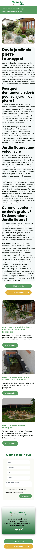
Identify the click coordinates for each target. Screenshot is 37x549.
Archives (23, 521)
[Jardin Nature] (19, 3)
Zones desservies (14, 519)
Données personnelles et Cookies (18, 524)
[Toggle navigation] (3, 3)
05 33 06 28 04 (18, 286)
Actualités (14, 521)
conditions (19, 493)
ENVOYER (25, 496)
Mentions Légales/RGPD (19, 526)
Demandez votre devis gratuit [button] (18, 292)
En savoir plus (10, 345)
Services (26, 519)
